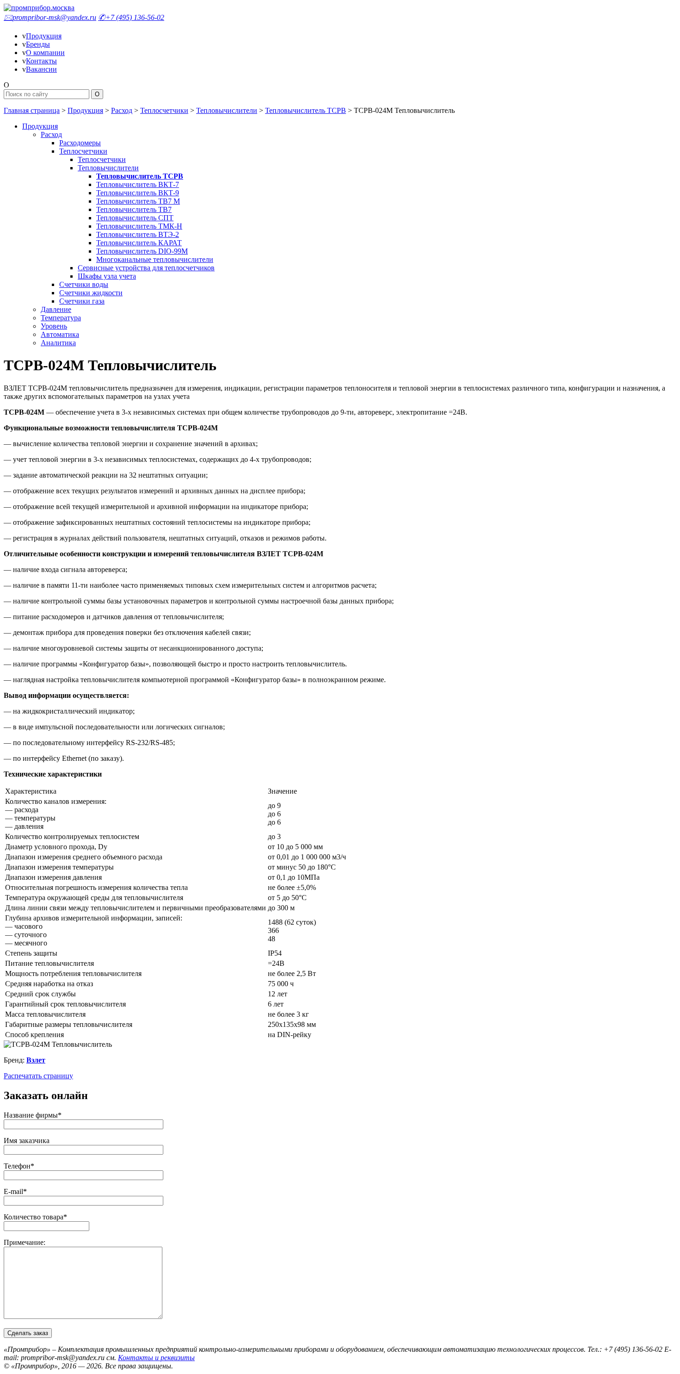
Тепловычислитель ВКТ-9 (137, 193)
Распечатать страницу (38, 1076)
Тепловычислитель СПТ (134, 218)
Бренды (38, 44)
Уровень (54, 326)
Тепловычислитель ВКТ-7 (137, 184)
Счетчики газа (82, 301)
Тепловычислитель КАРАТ (139, 243)
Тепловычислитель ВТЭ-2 (137, 234)
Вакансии (41, 69)
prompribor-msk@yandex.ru (50, 17)
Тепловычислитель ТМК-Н (139, 226)
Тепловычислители (226, 110)
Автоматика (60, 334)
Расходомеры (80, 143)
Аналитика (58, 343)
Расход (121, 110)
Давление (56, 309)
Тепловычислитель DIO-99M (142, 251)
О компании (45, 52)
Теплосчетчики (164, 110)
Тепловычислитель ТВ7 (134, 209)
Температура (61, 318)
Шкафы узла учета (107, 276)
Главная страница (32, 110)
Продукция (44, 36)
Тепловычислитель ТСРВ (305, 110)
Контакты (41, 61)
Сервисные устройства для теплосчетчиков (146, 268)
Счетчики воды (83, 284)
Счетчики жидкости (91, 293)
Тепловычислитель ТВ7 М (138, 201)
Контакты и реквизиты (156, 1358)
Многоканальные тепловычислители (154, 259)
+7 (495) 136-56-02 (131, 17)
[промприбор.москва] (39, 8)
